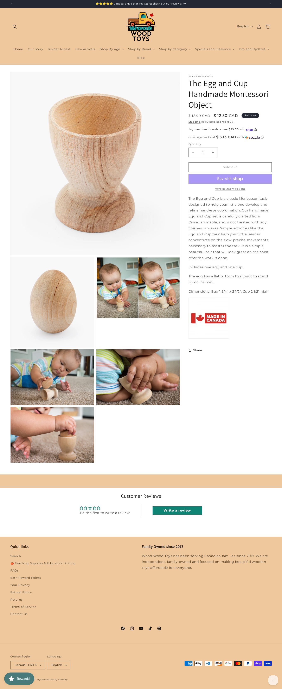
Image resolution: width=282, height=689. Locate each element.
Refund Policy (21, 592)
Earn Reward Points (25, 578)
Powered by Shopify (55, 679)
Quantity (194, 144)
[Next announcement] (270, 4)
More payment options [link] (230, 188)
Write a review (177, 511)
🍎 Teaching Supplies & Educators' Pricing (43, 563)
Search (15, 556)
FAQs (14, 570)
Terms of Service (23, 607)
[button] (14, 26)
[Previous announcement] (11, 4)
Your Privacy (20, 585)
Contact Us (19, 614)
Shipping (194, 121)
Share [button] (197, 350)
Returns (16, 599)
